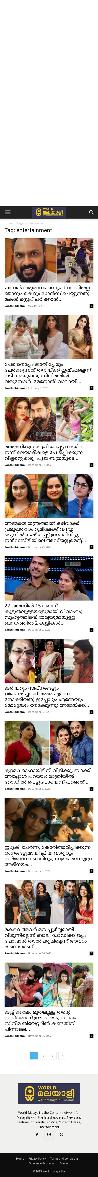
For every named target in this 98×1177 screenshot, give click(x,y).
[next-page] (62, 1055)
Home (9, 223)
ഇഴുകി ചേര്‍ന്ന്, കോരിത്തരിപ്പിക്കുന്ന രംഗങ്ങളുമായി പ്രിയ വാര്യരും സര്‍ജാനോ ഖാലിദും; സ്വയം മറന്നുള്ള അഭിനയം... (48, 856)
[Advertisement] (49, 51)
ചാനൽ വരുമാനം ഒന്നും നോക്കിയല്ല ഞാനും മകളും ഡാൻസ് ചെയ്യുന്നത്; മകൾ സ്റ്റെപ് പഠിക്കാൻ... (47, 294)
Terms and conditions (64, 1159)
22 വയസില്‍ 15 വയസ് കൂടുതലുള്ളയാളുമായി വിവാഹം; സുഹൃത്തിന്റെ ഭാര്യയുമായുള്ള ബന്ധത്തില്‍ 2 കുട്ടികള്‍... (43, 614)
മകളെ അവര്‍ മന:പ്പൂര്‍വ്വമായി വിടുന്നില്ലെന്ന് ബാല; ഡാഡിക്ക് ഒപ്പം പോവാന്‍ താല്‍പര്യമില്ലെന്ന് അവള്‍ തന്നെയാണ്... (46, 938)
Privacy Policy (37, 1159)
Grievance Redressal (42, 1163)
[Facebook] (36, 1135)
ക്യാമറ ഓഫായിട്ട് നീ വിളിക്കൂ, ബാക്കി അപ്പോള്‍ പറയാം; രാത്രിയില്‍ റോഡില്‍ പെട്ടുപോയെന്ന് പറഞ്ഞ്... (48, 776)
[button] (7, 212)
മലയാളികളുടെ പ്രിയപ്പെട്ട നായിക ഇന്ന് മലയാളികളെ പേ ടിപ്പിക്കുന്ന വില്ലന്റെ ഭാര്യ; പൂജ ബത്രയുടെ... (44, 453)
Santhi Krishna (15, 305)
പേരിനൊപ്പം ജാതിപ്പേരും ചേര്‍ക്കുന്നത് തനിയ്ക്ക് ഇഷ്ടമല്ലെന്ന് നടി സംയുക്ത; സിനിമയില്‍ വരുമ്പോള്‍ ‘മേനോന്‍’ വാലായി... (48, 373)
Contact (64, 1163)
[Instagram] (49, 1135)
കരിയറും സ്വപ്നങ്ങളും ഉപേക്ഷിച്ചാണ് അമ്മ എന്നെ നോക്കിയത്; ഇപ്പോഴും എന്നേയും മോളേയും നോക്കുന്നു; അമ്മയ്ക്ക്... (47, 697)
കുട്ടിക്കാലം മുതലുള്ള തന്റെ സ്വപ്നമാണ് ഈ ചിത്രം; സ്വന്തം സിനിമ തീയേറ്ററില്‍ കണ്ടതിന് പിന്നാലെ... (40, 1021)
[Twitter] (61, 1135)
